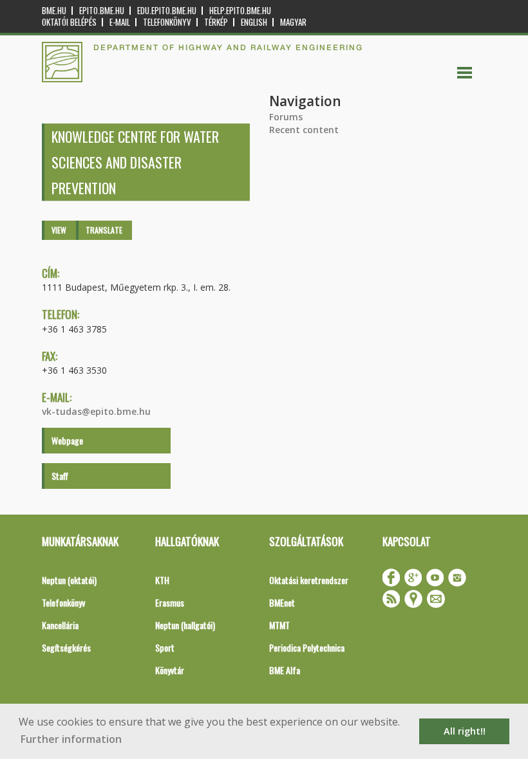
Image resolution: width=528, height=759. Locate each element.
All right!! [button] (465, 731)
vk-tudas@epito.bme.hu (96, 411)
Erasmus (169, 602)
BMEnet (282, 602)
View (59, 229)
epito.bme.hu (101, 10)
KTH (162, 580)
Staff (60, 475)
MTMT (279, 625)
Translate (104, 229)
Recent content (304, 129)
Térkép (216, 22)
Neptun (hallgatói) (185, 625)
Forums (286, 117)
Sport (164, 647)
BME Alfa (284, 670)
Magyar (293, 22)
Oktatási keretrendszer (308, 580)
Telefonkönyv (167, 22)
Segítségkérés (66, 647)
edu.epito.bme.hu (166, 10)
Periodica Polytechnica (306, 647)
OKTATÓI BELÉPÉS (69, 22)
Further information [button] (71, 739)
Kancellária (60, 625)
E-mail (119, 22)
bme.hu (54, 10)
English (254, 22)
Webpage (67, 440)
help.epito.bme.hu (240, 10)
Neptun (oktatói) (69, 580)
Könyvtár (169, 670)
